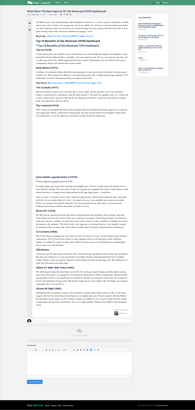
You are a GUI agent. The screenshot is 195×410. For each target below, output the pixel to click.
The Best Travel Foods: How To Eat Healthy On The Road (151, 36)
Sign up (165, 2)
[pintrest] (66, 14)
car (96, 22)
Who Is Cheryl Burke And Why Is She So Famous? (151, 69)
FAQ (59, 406)
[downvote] (29, 30)
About (47, 406)
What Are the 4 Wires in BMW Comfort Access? (70, 36)
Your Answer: (31, 345)
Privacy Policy (67, 406)
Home (58, 2)
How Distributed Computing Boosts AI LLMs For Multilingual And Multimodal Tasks (151, 25)
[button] (29, 349)
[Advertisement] (82, 147)
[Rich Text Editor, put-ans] (79, 363)
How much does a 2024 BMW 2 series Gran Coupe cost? (75, 82)
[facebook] (63, 14)
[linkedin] (69, 14)
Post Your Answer (35, 382)
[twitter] (60, 14)
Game (140, 58)
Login (157, 2)
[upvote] (29, 22)
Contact (54, 406)
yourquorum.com (162, 405)
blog (66, 2)
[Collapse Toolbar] (130, 350)
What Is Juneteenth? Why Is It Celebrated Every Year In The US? (150, 47)
